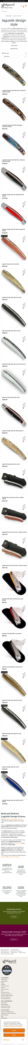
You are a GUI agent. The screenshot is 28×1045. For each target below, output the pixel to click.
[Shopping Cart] (23, 6)
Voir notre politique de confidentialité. (12, 1026)
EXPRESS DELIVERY (21, 887)
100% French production (7, 887)
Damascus (4, 856)
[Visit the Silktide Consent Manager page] (23, 1039)
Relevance (15, 56)
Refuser (14, 1035)
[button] (14, 916)
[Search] (25, 11)
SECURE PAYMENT (21, 866)
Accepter (14, 1030)
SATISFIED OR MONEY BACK (7, 865)
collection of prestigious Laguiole (14, 819)
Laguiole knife (6, 36)
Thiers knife (17, 843)
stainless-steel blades (13, 856)
